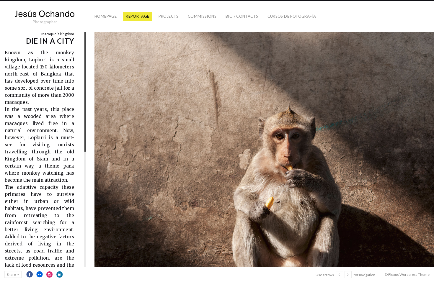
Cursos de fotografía (291, 16)
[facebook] (29, 274)
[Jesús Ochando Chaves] (45, 13)
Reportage (137, 16)
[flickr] (39, 274)
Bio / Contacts (242, 16)
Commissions (202, 16)
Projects (169, 16)
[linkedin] (59, 274)
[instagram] (49, 274)
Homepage (105, 16)
